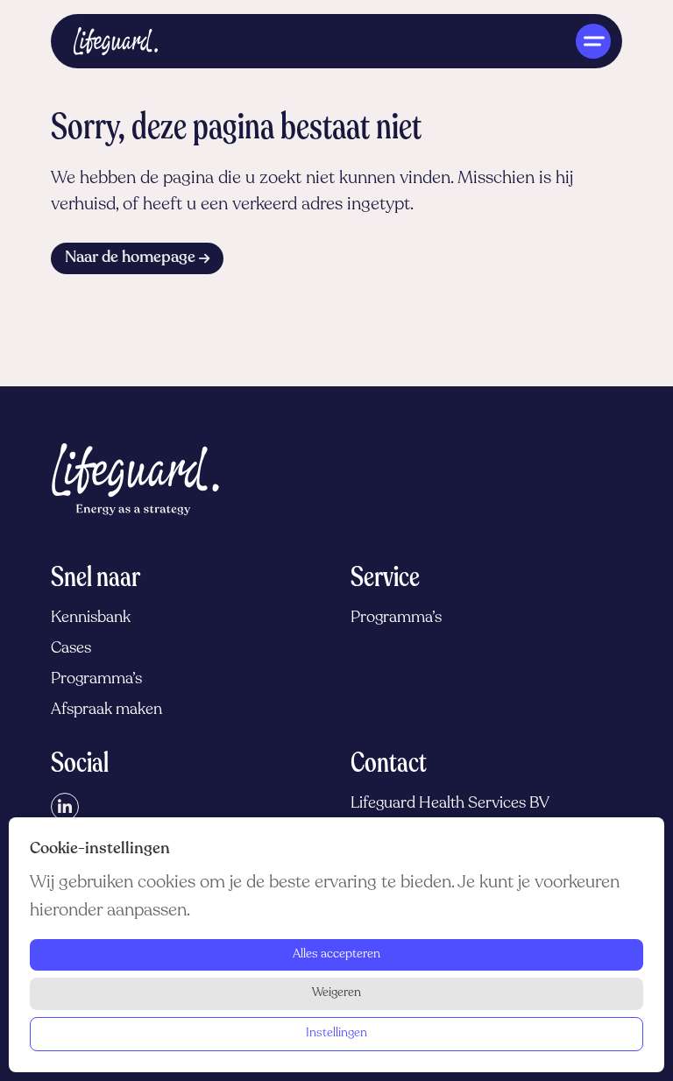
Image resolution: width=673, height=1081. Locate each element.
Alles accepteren (336, 954)
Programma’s (96, 680)
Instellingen (336, 1033)
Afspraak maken (106, 710)
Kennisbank (91, 618)
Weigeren (336, 993)
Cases (71, 649)
